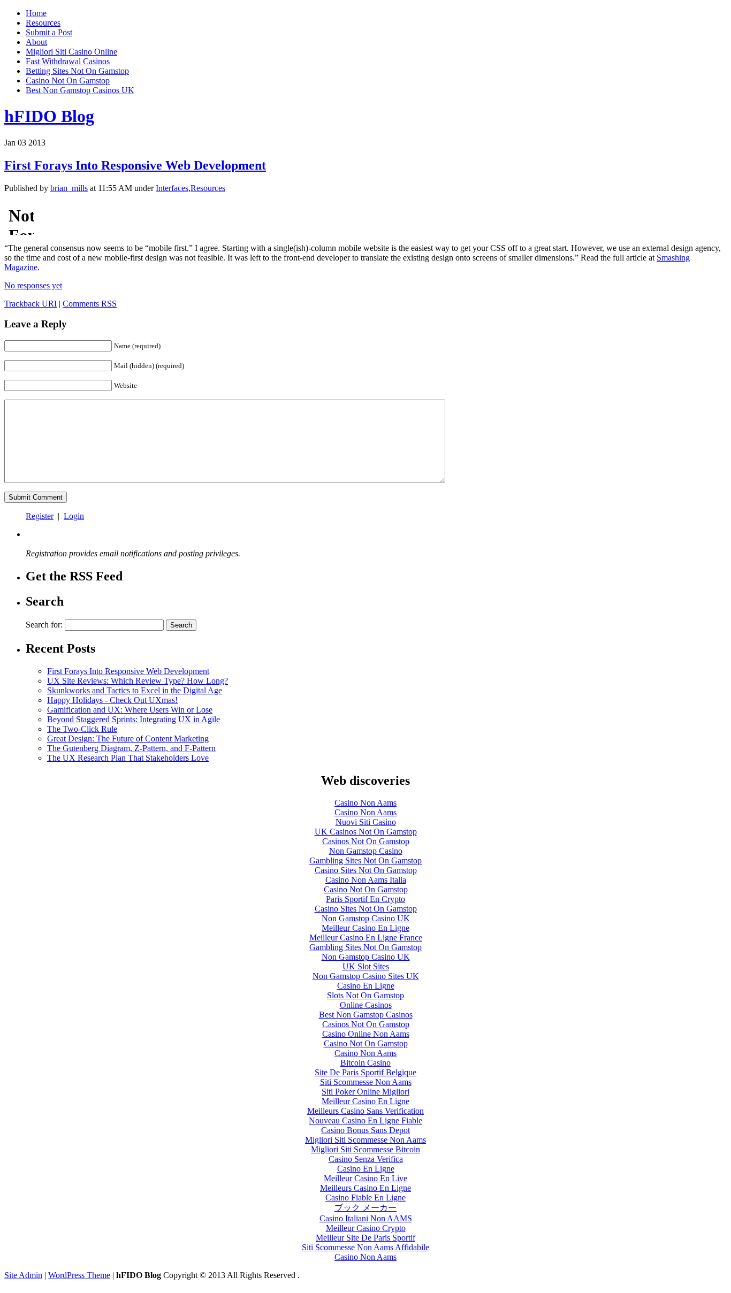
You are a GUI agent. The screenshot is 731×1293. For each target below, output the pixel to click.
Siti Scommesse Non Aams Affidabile (365, 1247)
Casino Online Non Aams (365, 1033)
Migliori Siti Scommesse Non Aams (365, 1139)
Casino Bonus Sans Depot (365, 1130)
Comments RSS (90, 303)
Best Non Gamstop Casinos (366, 1014)
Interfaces (172, 188)
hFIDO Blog (49, 116)
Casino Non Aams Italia (365, 879)
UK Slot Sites (365, 966)
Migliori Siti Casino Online (71, 51)
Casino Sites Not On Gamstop (366, 870)
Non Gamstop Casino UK (366, 918)
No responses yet (33, 285)
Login (74, 516)
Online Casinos (366, 1004)
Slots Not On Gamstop (365, 995)
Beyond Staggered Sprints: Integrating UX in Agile (133, 719)
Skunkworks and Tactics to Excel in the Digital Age (134, 690)
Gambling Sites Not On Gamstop (365, 860)
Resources (43, 22)
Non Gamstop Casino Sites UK (366, 976)
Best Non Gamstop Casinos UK (80, 90)
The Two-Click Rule (82, 728)
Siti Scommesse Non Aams (366, 1082)
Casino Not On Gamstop (68, 80)
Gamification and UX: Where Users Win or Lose (129, 709)
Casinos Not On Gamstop (365, 841)
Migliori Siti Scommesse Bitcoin (365, 1149)
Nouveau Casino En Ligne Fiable (365, 1120)
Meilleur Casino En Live (365, 1178)
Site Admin (23, 1275)
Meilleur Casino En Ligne (365, 927)
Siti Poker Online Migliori (365, 1091)
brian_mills (69, 188)
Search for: (44, 624)
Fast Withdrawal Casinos (68, 61)
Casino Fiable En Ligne (365, 1197)
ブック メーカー (365, 1207)
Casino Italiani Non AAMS (365, 1218)
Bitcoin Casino (365, 1062)
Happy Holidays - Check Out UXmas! (112, 700)
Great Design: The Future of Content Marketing (128, 738)
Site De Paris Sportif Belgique (365, 1072)
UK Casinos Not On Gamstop (366, 831)
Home (36, 13)
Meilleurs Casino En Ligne (365, 1187)
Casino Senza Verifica (366, 1159)
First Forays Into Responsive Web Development (135, 165)
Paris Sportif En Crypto (365, 899)
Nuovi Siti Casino (366, 822)
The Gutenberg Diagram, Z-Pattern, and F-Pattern (131, 748)
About (36, 42)
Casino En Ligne (365, 985)
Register (40, 516)
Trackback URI (30, 303)
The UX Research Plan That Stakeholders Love (128, 757)
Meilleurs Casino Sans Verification (365, 1110)
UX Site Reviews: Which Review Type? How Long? (137, 680)
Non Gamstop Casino (365, 850)
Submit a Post (49, 32)
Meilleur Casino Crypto (366, 1228)
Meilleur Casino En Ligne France (365, 937)
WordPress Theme (79, 1275)
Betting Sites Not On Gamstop (77, 70)
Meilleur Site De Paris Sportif (365, 1237)
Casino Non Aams (365, 802)
